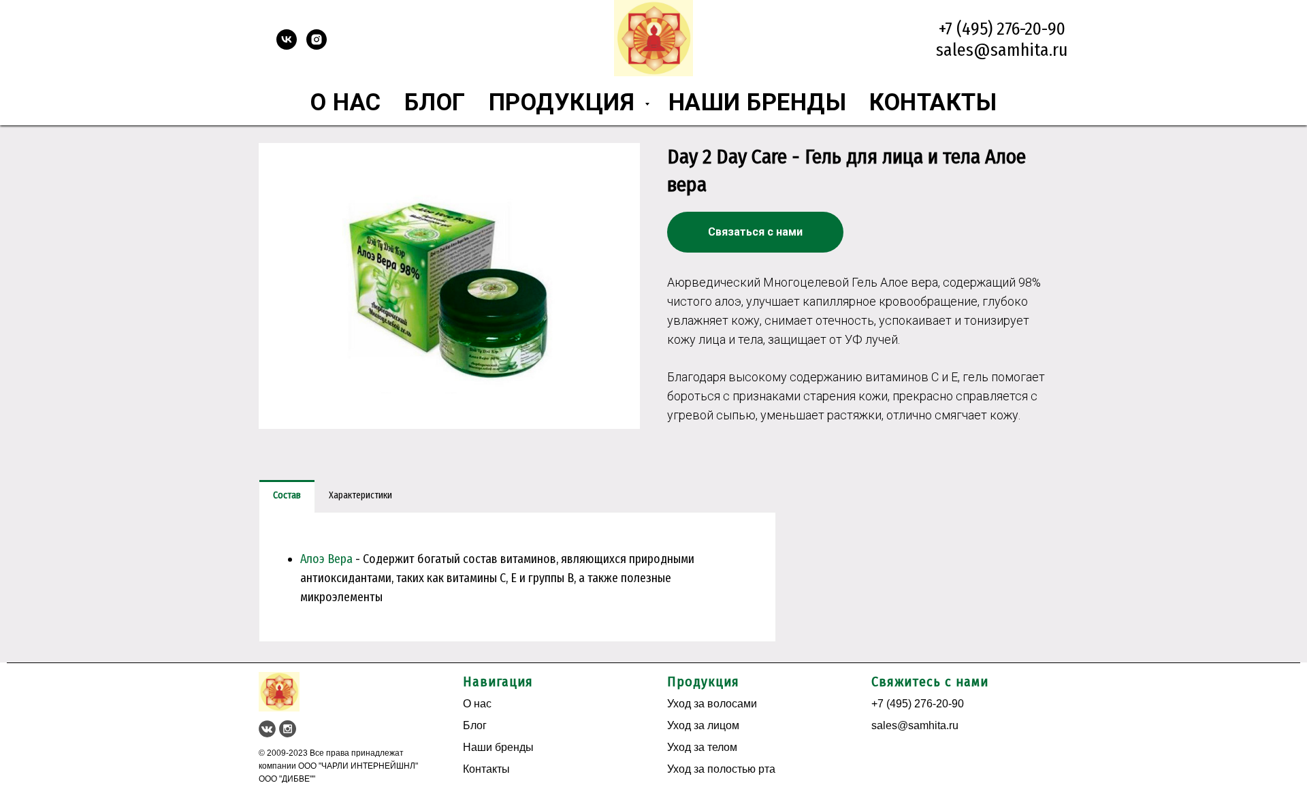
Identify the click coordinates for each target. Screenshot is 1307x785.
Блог (435, 102)
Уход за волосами (712, 703)
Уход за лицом (703, 725)
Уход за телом (702, 747)
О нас (345, 102)
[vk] (286, 46)
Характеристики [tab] (360, 495)
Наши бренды (757, 102)
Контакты (933, 102)
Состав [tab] (287, 495)
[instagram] (316, 46)
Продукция (565, 102)
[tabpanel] (517, 577)
